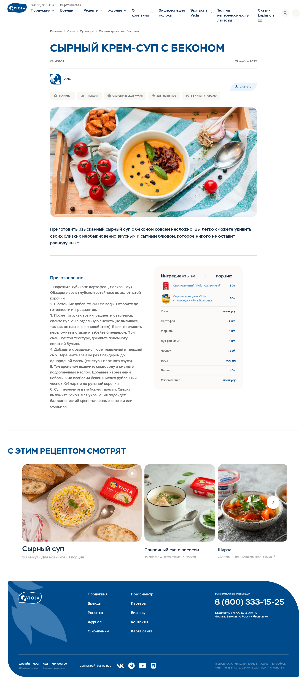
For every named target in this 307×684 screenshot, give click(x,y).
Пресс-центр (142, 594)
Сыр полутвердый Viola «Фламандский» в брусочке (192, 298)
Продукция (97, 594)
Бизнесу (138, 612)
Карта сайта (141, 631)
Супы (71, 31)
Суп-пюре (87, 31)
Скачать (245, 87)
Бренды (94, 603)
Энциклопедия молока (172, 13)
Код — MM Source (55, 664)
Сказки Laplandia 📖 (266, 15)
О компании (98, 631)
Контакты (139, 622)
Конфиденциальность (53, 668)
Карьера (138, 603)
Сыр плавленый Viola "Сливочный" (197, 285)
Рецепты (56, 31)
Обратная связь (71, 5)
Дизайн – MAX (29, 664)
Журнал (95, 622)
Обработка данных (28, 668)
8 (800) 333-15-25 (43, 5)
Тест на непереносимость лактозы (233, 15)
